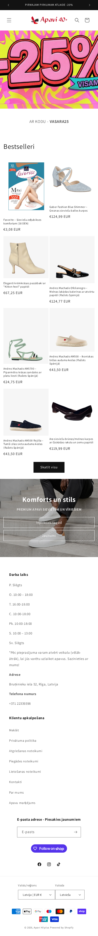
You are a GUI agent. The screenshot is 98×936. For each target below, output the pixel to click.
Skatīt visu (49, 467)
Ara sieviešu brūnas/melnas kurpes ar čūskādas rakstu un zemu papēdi (71, 440)
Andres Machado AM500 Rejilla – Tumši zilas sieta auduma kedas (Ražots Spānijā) (23, 444)
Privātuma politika (22, 740)
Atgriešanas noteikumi (25, 751)
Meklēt (14, 730)
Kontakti (15, 782)
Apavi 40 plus (41, 927)
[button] (9, 20)
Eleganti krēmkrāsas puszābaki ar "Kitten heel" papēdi (24, 284)
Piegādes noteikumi (23, 761)
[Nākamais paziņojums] (90, 5)
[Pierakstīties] (76, 832)
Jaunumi (49, 535)
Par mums (16, 792)
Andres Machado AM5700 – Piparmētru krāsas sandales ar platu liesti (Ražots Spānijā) (22, 372)
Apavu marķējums (22, 803)
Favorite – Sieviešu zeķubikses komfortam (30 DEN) (22, 221)
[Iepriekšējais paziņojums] (8, 5)
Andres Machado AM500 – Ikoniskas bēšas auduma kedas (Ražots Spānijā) (71, 360)
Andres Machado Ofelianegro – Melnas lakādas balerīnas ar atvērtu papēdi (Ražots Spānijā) (71, 291)
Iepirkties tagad (49, 522)
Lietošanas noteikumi (25, 771)
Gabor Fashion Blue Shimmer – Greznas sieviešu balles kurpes (68, 208)
